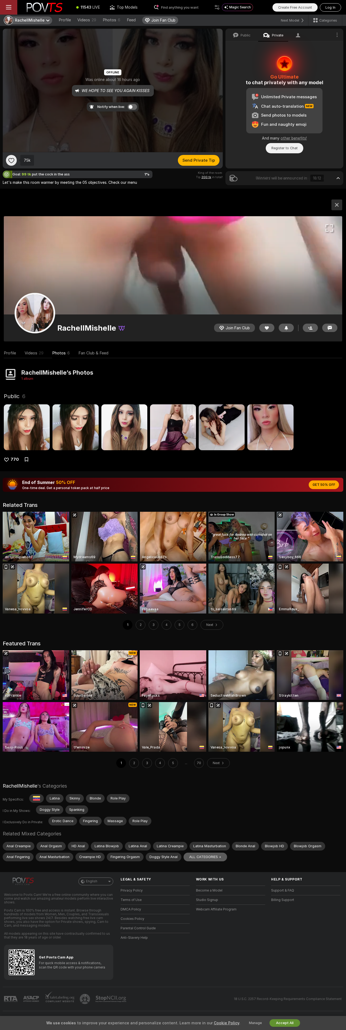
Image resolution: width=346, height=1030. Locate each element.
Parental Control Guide (138, 928)
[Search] (217, 7)
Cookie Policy (226, 1023)
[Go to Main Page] (44, 7)
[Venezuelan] (36, 798)
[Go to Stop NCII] (111, 999)
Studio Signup (207, 900)
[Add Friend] (310, 328)
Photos (111, 20)
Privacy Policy (132, 890)
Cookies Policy (132, 919)
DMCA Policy (131, 909)
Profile (65, 20)
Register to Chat (284, 148)
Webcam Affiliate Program (216, 909)
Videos (86, 20)
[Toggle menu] (8, 7)
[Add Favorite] (11, 160)
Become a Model (209, 890)
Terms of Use (131, 900)
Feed (131, 20)
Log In (330, 7)
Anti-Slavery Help (134, 938)
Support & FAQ (282, 890)
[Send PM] (329, 328)
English (91, 881)
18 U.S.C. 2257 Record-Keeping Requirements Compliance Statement (288, 999)
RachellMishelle (20, 786)
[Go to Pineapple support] (85, 999)
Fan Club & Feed (93, 353)
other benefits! (294, 138)
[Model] (336, 204)
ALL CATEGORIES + (205, 857)
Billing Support (282, 900)
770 (15, 459)
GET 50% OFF (323, 485)
